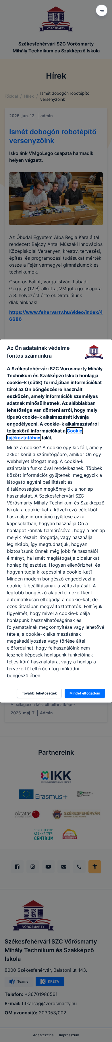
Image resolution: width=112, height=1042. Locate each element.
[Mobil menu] (101, 10)
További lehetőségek (39, 693)
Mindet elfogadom (84, 693)
